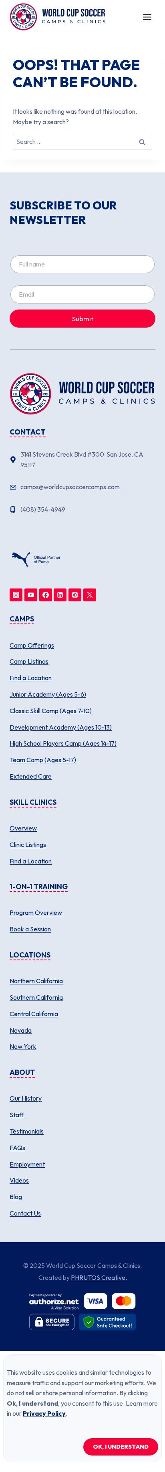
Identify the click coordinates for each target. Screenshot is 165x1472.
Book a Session (30, 929)
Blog (16, 1197)
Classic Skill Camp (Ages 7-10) (51, 711)
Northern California (36, 981)
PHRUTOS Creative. (99, 1277)
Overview (23, 828)
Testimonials (27, 1131)
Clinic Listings (28, 845)
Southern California (36, 997)
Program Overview (36, 912)
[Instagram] (16, 594)
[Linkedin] (60, 594)
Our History (26, 1098)
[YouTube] (30, 594)
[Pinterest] (74, 594)
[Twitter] (89, 594)
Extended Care (31, 776)
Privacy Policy (44, 1413)
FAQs (17, 1148)
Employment (27, 1164)
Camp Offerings (32, 645)
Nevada (21, 1030)
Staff (17, 1115)
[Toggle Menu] (147, 17)
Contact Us (25, 1213)
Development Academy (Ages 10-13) (61, 727)
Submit (82, 318)
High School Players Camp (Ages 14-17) (63, 743)
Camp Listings (29, 661)
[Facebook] (45, 594)
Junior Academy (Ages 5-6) (48, 694)
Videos (19, 1180)
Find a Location (31, 678)
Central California (34, 1014)
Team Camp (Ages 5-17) (43, 760)
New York (23, 1046)
